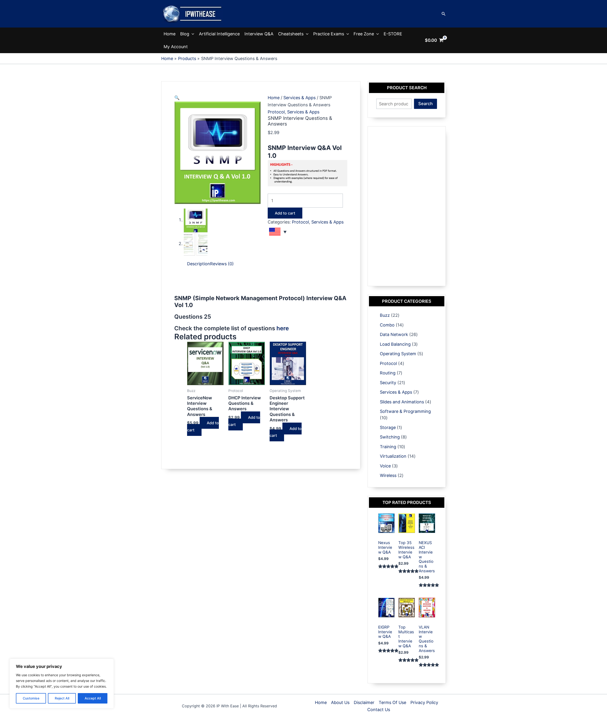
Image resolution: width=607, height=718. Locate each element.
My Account (176, 46)
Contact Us (378, 709)
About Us (340, 702)
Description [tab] (198, 263)
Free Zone (364, 33)
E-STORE (393, 33)
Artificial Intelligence (219, 33)
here (282, 328)
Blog (184, 33)
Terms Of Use (392, 702)
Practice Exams (328, 33)
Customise (31, 698)
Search (425, 103)
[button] (443, 14)
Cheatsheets (291, 33)
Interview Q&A (258, 33)
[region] (61, 684)
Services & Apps (299, 97)
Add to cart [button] (203, 426)
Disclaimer (364, 702)
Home (169, 33)
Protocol (276, 111)
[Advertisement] (260, 284)
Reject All (62, 698)
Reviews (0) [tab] (222, 263)
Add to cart (285, 213)
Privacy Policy (424, 702)
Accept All (93, 698)
